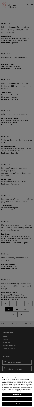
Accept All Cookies (16, 404)
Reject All (17, 399)
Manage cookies (17, 394)
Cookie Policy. (17, 391)
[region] (17, 390)
